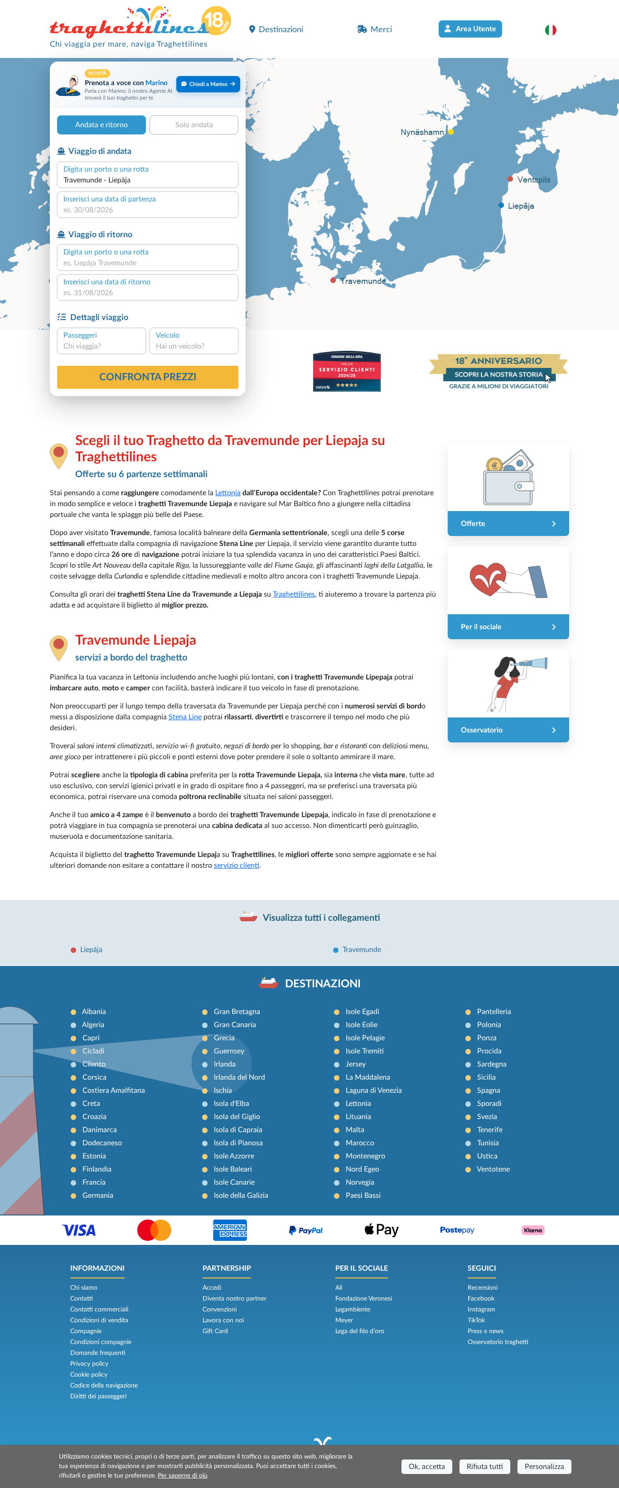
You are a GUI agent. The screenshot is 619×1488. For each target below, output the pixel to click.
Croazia (94, 1116)
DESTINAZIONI (323, 984)
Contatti (81, 1299)
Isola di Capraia (238, 1130)
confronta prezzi (148, 377)
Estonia (94, 1156)
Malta (355, 1130)
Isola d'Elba (231, 1103)
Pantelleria (494, 1011)
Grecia (224, 1038)
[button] (555, 29)
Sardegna (492, 1064)
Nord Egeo (362, 1169)
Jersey (356, 1064)
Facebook (481, 1299)
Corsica (94, 1077)
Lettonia (228, 493)
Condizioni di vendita (99, 1320)
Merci (381, 29)
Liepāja (91, 949)
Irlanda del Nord (239, 1077)
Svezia (487, 1116)
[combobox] (147, 180)
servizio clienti (236, 865)
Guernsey (229, 1051)
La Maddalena (368, 1077)
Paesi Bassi (363, 1195)
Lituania (358, 1116)
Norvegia (360, 1182)
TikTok (476, 1320)
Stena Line (185, 717)
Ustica (487, 1156)
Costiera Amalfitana (113, 1090)
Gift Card (215, 1331)
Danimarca (99, 1130)
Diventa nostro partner (234, 1299)
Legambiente (352, 1309)
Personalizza (544, 1466)
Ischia (223, 1090)
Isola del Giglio (237, 1116)
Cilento (94, 1064)
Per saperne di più (183, 1476)
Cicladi (93, 1051)
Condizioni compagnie (100, 1342)
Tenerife (490, 1130)
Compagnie (86, 1331)
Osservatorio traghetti (498, 1342)
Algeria (93, 1025)
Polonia (489, 1025)
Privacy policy (89, 1364)
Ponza (487, 1038)
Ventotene (493, 1169)
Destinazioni (281, 29)
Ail (338, 1288)
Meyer (344, 1320)
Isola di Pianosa (238, 1143)
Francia (94, 1182)
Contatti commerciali (99, 1309)
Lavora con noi (223, 1320)
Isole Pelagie (365, 1038)
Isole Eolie (361, 1025)
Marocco (360, 1143)
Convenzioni (220, 1309)
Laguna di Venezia (374, 1090)
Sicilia (486, 1077)
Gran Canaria (235, 1025)
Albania (94, 1011)
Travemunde (362, 949)
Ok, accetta (427, 1466)
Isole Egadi (362, 1011)
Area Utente (475, 29)
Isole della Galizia (241, 1195)
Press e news (485, 1331)
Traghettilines (294, 594)
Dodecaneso (102, 1143)
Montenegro (365, 1156)
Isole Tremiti (365, 1051)
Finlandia (96, 1169)
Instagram (481, 1309)
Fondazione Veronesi (363, 1299)
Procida (489, 1051)
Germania (97, 1195)
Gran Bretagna (237, 1011)
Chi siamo (83, 1288)
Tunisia (488, 1143)
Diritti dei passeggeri (98, 1396)
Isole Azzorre (234, 1156)
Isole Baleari (233, 1169)
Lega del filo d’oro (359, 1331)
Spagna (488, 1090)
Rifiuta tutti (485, 1466)
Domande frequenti (98, 1353)
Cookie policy (88, 1375)
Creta (91, 1103)
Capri (91, 1038)
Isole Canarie (234, 1182)
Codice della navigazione (104, 1386)
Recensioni (483, 1288)
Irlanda (225, 1064)
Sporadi (489, 1103)
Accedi (212, 1288)
